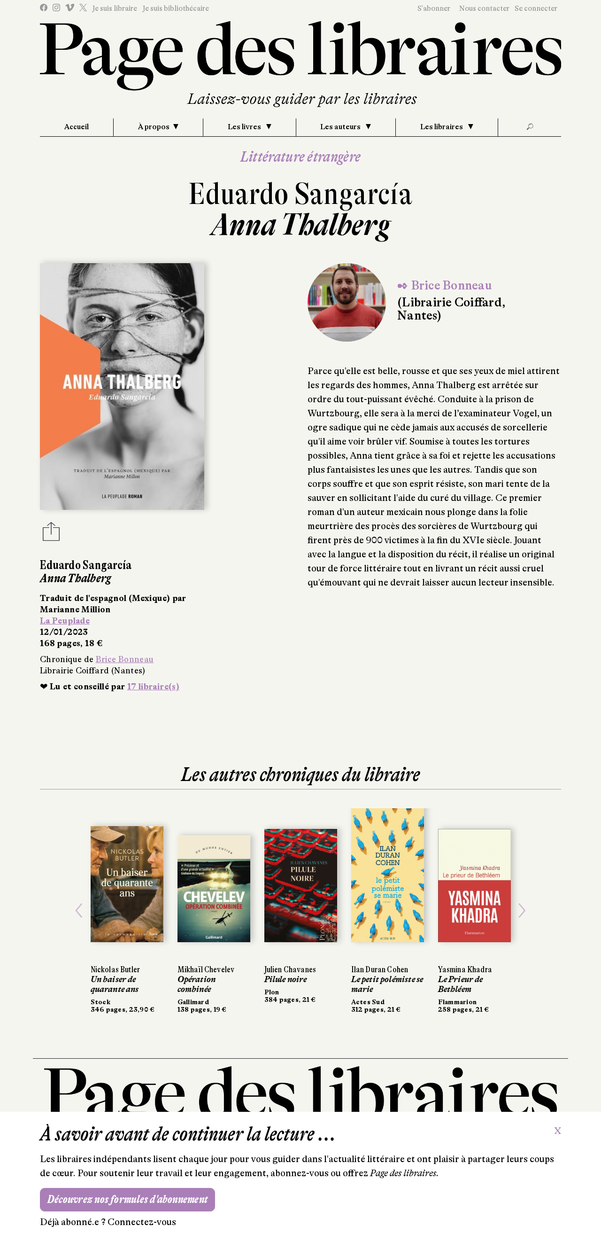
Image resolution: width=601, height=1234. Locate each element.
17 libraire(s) (153, 686)
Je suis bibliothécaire (175, 8)
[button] (79, 910)
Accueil (76, 127)
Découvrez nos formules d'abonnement (127, 1199)
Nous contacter (484, 8)
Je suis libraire (114, 8)
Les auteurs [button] (341, 127)
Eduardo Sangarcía (300, 193)
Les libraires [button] (442, 127)
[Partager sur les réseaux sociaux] (51, 534)
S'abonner (433, 8)
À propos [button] (154, 127)
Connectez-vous (142, 1222)
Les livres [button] (245, 127)
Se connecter (536, 8)
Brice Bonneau (125, 659)
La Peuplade (65, 620)
